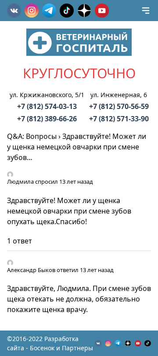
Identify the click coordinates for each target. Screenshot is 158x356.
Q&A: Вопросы (32, 136)
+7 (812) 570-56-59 (119, 106)
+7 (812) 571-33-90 (119, 119)
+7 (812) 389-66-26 (47, 119)
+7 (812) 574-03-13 (47, 106)
